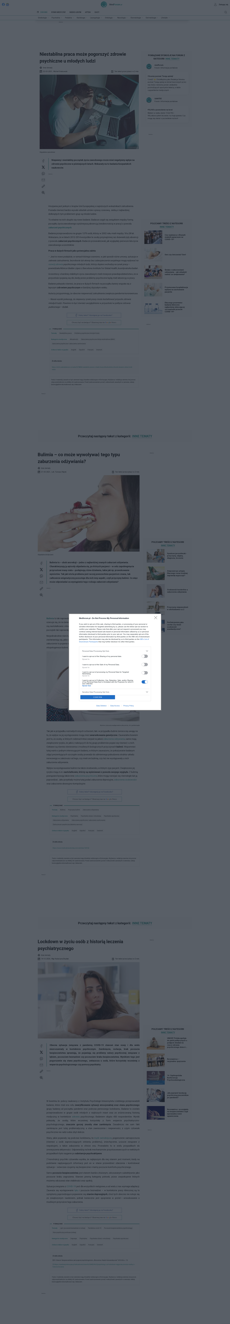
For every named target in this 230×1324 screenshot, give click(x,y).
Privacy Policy (128, 706)
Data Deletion (101, 706)
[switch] (145, 656)
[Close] (156, 618)
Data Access (115, 706)
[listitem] (115, 651)
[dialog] (115, 662)
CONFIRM (97, 697)
